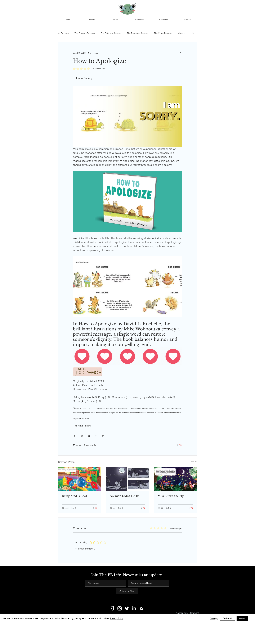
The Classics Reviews (85, 33)
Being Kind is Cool (74, 496)
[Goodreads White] (112, 608)
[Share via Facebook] (74, 435)
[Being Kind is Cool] (79, 479)
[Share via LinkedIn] (88, 435)
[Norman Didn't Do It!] (127, 479)
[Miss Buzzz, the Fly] (175, 479)
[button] (193, 33)
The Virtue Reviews (163, 33)
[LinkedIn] (134, 608)
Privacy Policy (116, 618)
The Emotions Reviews (137, 33)
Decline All (227, 618)
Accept (242, 618)
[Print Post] (103, 435)
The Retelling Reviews (111, 33)
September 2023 (81, 418)
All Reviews (63, 33)
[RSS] (141, 608)
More (180, 33)
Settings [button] (214, 618)
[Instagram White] (119, 608)
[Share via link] (96, 435)
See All (193, 461)
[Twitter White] (127, 608)
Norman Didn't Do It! (124, 496)
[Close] (251, 618)
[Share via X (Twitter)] (81, 435)
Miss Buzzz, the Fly (171, 496)
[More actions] (180, 53)
